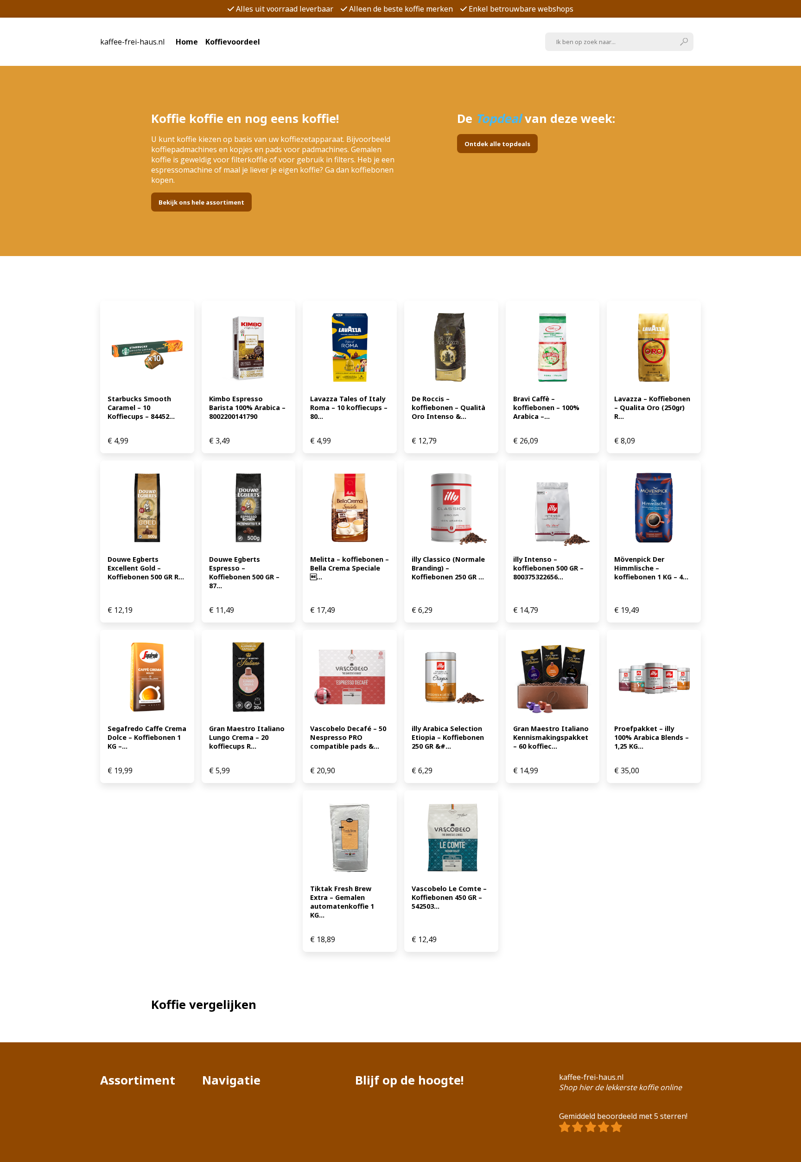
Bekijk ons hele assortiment (201, 202)
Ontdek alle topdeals (497, 144)
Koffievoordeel (232, 42)
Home (187, 42)
